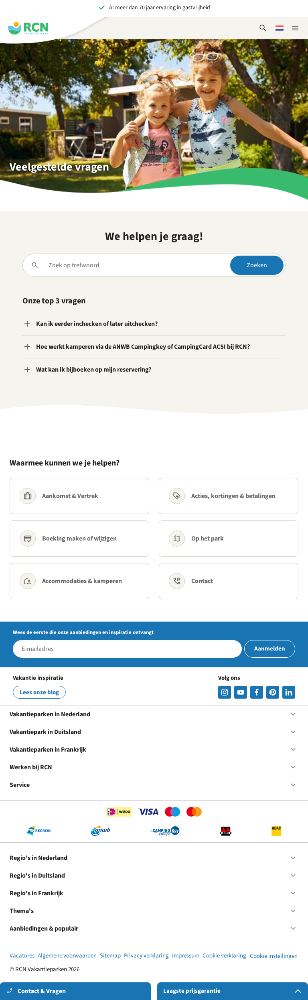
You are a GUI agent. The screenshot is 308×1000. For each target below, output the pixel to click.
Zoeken (257, 265)
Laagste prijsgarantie (192, 991)
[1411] (256, 692)
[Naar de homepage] (28, 28)
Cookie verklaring (224, 955)
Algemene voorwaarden (67, 955)
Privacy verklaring (146, 955)
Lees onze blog (39, 692)
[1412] (240, 692)
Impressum (185, 955)
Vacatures (22, 955)
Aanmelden (269, 648)
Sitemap (110, 955)
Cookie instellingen (274, 956)
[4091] (288, 692)
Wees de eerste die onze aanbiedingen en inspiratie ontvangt (83, 632)
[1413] (224, 692)
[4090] (272, 692)
